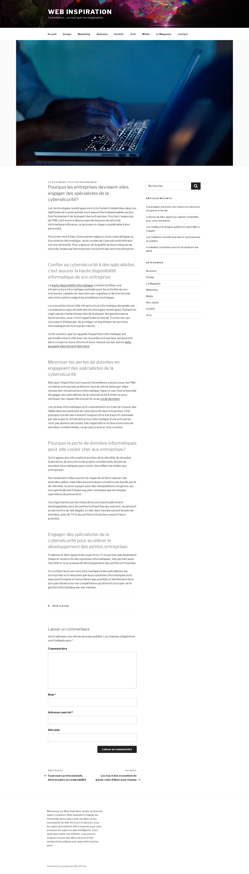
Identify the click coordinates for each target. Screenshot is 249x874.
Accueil (52, 34)
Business (102, 34)
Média (146, 34)
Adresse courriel (60, 712)
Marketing (84, 34)
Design (67, 34)
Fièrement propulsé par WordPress (67, 866)
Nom (52, 694)
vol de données (110, 398)
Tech (133, 34)
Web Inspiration (80, 12)
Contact (183, 34)
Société (118, 34)
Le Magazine (163, 34)
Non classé (61, 606)
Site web (54, 730)
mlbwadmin (88, 182)
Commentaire (57, 648)
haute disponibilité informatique (72, 285)
